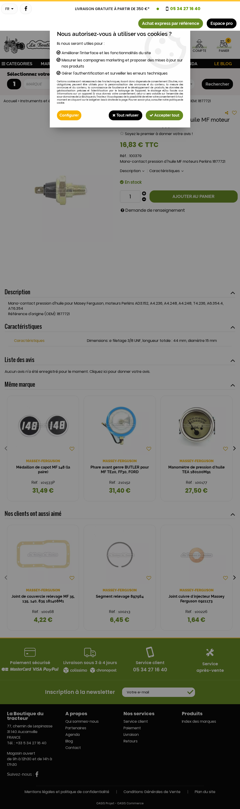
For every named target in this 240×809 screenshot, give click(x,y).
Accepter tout (166, 115)
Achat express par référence (170, 23)
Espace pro (221, 23)
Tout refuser (127, 115)
